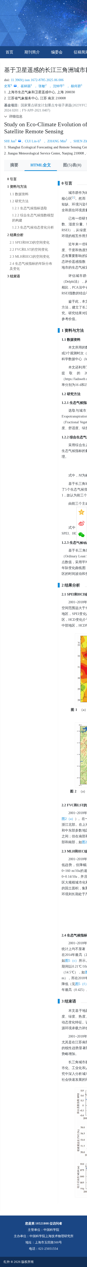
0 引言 (12, 179)
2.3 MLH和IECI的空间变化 (30, 256)
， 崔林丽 (24, 86)
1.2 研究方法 (19, 201)
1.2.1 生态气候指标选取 (29, 208)
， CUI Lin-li (31, 141)
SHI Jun (10, 141)
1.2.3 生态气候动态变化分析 (33, 227)
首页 (9, 52)
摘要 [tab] (14, 165)
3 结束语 (13, 276)
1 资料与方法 (17, 186)
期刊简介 (32, 52)
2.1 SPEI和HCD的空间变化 (30, 242)
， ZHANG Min (55, 141)
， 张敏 (40, 86)
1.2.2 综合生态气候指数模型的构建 (33, 217)
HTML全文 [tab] (40, 165)
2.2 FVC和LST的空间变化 (29, 249)
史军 (8, 86)
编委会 (57, 52)
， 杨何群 (74, 86)
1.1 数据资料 (19, 194)
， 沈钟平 (57, 86)
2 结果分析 (15, 235)
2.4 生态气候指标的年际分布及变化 (31, 266)
